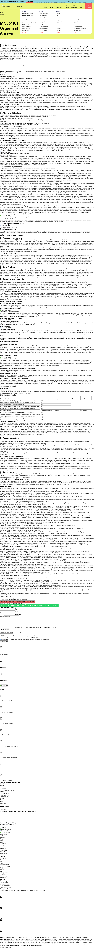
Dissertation (3, 860)
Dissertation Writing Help (27, 15)
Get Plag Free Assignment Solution (17, 602)
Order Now (14, 826)
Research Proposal (5, 864)
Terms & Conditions (5, 855)
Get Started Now (4, 641)
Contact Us (75, 11)
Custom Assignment (5, 866)
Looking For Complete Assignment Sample (29, 605)
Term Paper (76, 21)
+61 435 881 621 (62, 2)
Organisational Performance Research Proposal (13, 599)
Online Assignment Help (27, 13)
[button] (81, 6)
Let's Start (3, 803)
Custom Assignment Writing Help (29, 22)
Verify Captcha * (35, 637)
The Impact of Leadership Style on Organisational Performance (17, 598)
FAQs (74, 15)
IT (57, 26)
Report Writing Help (26, 26)
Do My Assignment (44, 13)
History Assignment (78, 22)
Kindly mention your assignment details (24, 636)
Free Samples (59, 7)
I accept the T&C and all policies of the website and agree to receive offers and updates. (25, 639)
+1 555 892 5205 (46, 2)
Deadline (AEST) (19, 627)
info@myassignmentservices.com (78, 2)
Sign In (90, 2)
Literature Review (26, 28)
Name (16, 609)
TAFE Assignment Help (27, 19)
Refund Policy (4, 852)
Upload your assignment (5, 631)
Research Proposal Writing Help (29, 17)
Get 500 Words (5, 947)
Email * (17, 611)
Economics (59, 19)
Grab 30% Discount (7, 825)
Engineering (59, 21)
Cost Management (44, 21)
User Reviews (3, 844)
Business (59, 28)
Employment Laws (5, 889)
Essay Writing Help (26, 21)
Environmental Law (78, 24)
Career (74, 16)
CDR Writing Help (26, 24)
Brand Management (44, 24)
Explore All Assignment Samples (9, 823)
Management (60, 17)
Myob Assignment (44, 17)
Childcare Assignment (44, 19)
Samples (2, 839)
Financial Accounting (44, 22)
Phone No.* (18, 614)
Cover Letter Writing (44, 28)
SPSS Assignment (77, 30)
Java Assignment (43, 15)
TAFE (1, 863)
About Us (75, 13)
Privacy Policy (3, 850)
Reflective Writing (78, 26)
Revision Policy (4, 853)
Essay (1, 861)
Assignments (3, 858)
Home (1, 835)
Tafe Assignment (43, 30)
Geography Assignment (79, 19)
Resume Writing (25, 30)
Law (57, 15)
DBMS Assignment (44, 26)
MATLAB (58, 30)
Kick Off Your (17, 1)
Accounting (59, 24)
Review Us (3, 848)
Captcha (2, 635)
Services (2, 837)
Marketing (59, 22)
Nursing (58, 13)
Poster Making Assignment (80, 28)
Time (1, 629)
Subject (2, 616)
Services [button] (51, 7)
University (66, 7)
